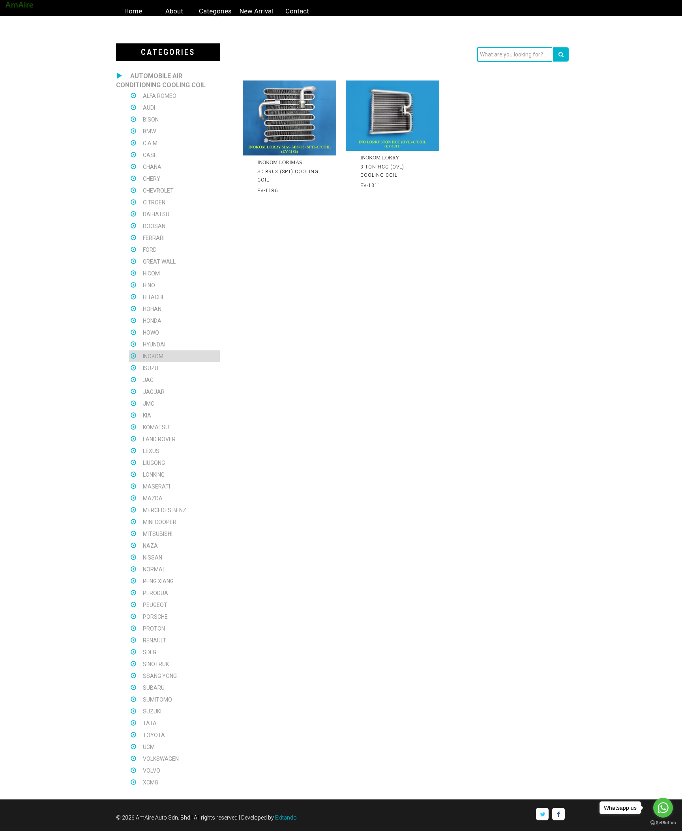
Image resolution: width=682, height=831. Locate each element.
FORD (150, 250)
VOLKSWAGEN (161, 759)
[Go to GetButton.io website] (663, 822)
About (174, 11)
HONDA (152, 321)
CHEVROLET (158, 190)
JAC (148, 380)
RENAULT (154, 640)
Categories (215, 11)
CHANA (152, 167)
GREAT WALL (159, 261)
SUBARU (154, 688)
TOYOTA (154, 735)
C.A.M (150, 143)
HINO (149, 285)
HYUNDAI (154, 344)
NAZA (150, 546)
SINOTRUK (156, 664)
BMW (149, 131)
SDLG (149, 652)
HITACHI (153, 297)
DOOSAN (154, 226)
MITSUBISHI (157, 534)
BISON (151, 119)
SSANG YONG (160, 676)
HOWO (151, 332)
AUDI (149, 108)
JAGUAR (154, 392)
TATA (150, 723)
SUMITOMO (157, 699)
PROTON (154, 628)
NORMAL (154, 569)
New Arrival (256, 11)
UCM (149, 747)
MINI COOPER (159, 522)
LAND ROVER (159, 439)
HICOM (151, 273)
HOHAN (152, 309)
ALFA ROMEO (159, 96)
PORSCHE (155, 617)
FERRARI (154, 238)
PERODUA (155, 593)
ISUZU (150, 368)
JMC (148, 404)
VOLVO (151, 770)
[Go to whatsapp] (663, 808)
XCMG (150, 782)
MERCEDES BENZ (164, 510)
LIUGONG (154, 463)
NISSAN (152, 557)
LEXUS (151, 451)
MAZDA (153, 498)
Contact (297, 11)
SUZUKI (152, 711)
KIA (147, 415)
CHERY (151, 179)
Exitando (286, 817)
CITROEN (154, 202)
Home (133, 11)
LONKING (154, 475)
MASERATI (156, 486)
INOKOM (153, 356)
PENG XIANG (158, 581)
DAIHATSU (156, 214)
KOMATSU (156, 427)
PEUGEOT (155, 605)
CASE (150, 155)
